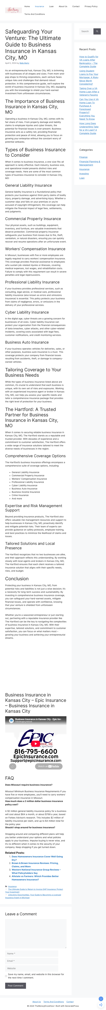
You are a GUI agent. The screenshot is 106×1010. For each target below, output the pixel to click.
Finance (83, 157)
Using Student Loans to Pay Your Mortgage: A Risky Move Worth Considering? (88, 77)
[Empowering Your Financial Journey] (13, 10)
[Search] (97, 31)
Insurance (39, 6)
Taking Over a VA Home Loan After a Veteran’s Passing (89, 91)
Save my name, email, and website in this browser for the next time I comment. (36, 976)
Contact (76, 6)
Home (27, 6)
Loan (51, 6)
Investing (84, 173)
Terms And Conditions (34, 14)
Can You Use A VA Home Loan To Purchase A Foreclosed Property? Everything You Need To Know (89, 109)
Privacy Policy (91, 6)
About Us (63, 6)
